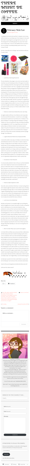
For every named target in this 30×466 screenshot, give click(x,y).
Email (7, 411)
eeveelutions (4, 295)
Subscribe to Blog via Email (14, 443)
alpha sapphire (10, 292)
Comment (23, 324)
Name (7, 406)
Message (6, 416)
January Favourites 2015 (23, 304)
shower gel (14, 299)
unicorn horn (4, 300)
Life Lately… (4, 304)
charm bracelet (6, 293)
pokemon (9, 298)
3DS (5, 292)
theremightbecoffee (13, 32)
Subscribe (6, 454)
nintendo (13, 296)
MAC (4, 296)
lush (2, 296)
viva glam (9, 300)
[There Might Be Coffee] (15, 21)
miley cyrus (8, 296)
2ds (3, 292)
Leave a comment (24, 292)
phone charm (4, 298)
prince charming (7, 299)
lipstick (15, 295)
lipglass (11, 295)
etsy (8, 295)
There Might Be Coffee (11, 7)
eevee (11, 293)
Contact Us (15, 434)
